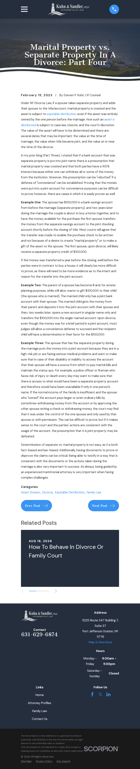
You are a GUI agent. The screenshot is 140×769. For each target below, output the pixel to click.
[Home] (68, 9)
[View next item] (55, 591)
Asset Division (30, 492)
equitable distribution (61, 114)
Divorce (47, 492)
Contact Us (39, 719)
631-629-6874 (39, 634)
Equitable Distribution (69, 492)
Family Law (93, 492)
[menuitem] (26, 761)
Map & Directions (100, 642)
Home (39, 695)
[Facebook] (92, 694)
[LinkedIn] (108, 694)
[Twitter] (100, 694)
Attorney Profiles (39, 703)
